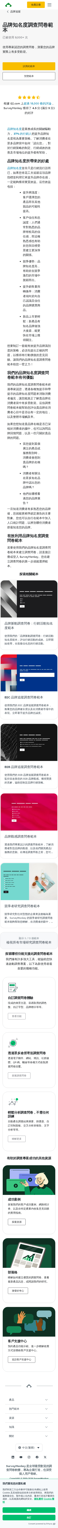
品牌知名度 (14, 129)
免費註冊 (36, 4)
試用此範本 (29, 66)
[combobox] (29, 1447)
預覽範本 (29, 76)
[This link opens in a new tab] (13, 1457)
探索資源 (17, 1222)
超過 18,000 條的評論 (37, 103)
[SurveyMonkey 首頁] (8, 5)
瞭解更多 (17, 1138)
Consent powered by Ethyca (40, 1524)
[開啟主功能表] (49, 5)
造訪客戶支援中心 (21, 1359)
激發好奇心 (18, 1290)
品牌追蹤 (15, 11)
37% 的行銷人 (23, 134)
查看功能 (17, 1016)
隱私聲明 (38, 1498)
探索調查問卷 (19, 1075)
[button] (29, 1399)
